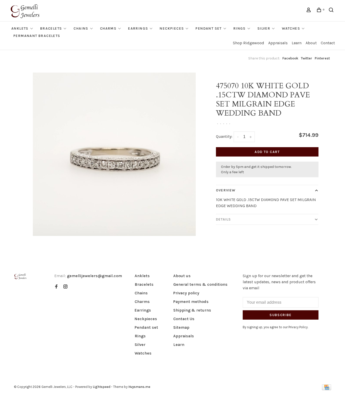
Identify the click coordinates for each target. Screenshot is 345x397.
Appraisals (278, 42)
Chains (80, 28)
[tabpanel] (114, 154)
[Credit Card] (326, 388)
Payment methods (191, 301)
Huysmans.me (139, 387)
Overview (225, 190)
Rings (239, 28)
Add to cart (267, 152)
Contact (328, 42)
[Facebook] (56, 286)
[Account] (309, 11)
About (311, 42)
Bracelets (51, 28)
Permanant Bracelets (36, 36)
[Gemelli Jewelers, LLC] (20, 276)
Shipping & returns (192, 310)
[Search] (332, 11)
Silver (263, 28)
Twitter (306, 58)
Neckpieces (172, 28)
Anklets (20, 28)
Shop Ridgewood (248, 42)
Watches (291, 28)
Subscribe (280, 315)
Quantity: (224, 136)
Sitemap (181, 327)
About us (182, 275)
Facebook (290, 58)
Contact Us (183, 318)
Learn (297, 42)
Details (223, 219)
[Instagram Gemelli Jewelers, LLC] (65, 286)
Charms (108, 28)
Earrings (138, 28)
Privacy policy (186, 293)
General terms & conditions (200, 284)
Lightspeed (101, 387)
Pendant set (208, 28)
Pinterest (322, 58)
